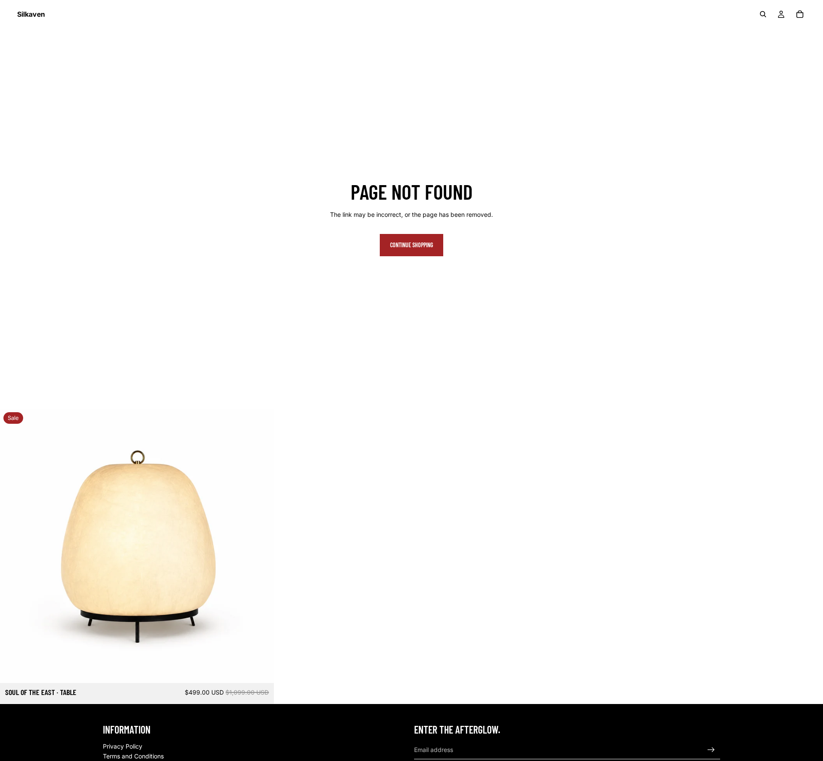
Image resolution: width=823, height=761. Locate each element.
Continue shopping (411, 245)
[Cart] (799, 14)
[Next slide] (261, 545)
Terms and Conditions (133, 756)
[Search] (763, 14)
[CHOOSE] (261, 670)
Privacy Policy (122, 746)
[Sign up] (711, 750)
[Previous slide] (13, 545)
